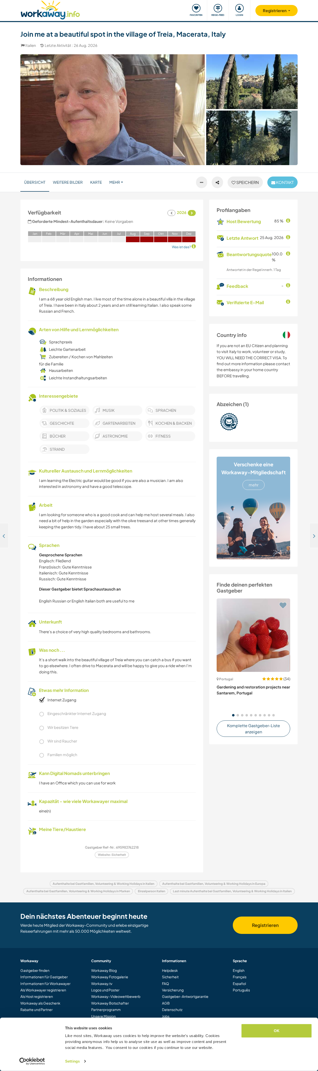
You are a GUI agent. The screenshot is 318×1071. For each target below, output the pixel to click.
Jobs (165, 1016)
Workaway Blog (104, 970)
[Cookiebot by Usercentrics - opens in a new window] (32, 1061)
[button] (233, 715)
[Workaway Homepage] (50, 9)
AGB (166, 1003)
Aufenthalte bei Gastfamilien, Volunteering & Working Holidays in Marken (78, 891)
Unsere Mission (103, 1016)
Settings (72, 1061)
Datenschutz (172, 1009)
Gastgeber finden (34, 970)
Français (239, 977)
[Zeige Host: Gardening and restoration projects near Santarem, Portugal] (253, 635)
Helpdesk (170, 970)
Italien (30, 45)
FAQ (165, 983)
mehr (253, 484)
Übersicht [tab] (34, 182)
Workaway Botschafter (110, 1003)
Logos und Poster (105, 990)
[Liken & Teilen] (217, 182)
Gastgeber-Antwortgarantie (185, 996)
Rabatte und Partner (36, 1009)
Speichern (247, 182)
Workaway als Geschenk (40, 1003)
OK (276, 1031)
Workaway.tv (101, 983)
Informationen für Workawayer (45, 983)
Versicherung (173, 990)
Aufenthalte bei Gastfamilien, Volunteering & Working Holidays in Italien (103, 884)
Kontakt (284, 182)
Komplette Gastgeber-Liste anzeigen (253, 729)
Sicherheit (170, 977)
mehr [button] (114, 182)
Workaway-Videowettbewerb (115, 996)
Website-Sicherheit (112, 855)
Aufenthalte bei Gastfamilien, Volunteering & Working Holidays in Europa (213, 884)
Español (239, 983)
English (238, 970)
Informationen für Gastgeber (44, 977)
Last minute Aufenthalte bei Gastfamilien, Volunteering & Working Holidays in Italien (232, 891)
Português (241, 990)
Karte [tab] (96, 182)
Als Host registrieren (36, 996)
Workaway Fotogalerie (109, 977)
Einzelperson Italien (151, 891)
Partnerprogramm (106, 1009)
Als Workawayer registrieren (43, 990)
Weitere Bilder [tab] (68, 182)
